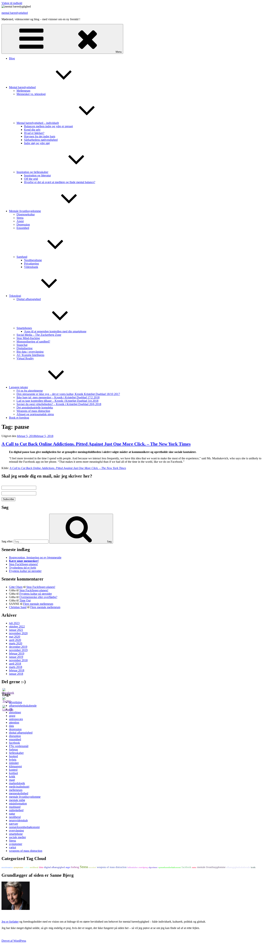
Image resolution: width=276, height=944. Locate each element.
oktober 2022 (17, 626)
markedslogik (17, 783)
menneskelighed (18, 793)
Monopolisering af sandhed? (33, 341)
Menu (119, 51)
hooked (13, 756)
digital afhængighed (20, 732)
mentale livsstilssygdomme (25, 796)
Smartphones (24, 328)
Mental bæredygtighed (22, 87)
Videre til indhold (12, 3)
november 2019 (18, 650)
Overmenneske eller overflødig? (38, 597)
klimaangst (15, 766)
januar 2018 (16, 673)
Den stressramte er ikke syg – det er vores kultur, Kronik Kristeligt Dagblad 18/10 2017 (68, 394)
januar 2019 (16, 656)
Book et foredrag (19, 417)
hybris (12, 759)
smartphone (16, 833)
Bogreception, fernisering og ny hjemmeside (35, 557)
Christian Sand (17, 607)
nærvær (13, 823)
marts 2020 (15, 643)
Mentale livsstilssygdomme (25, 211)
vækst (12, 847)
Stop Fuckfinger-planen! (23, 564)
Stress (20, 217)
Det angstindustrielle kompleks (35, 407)
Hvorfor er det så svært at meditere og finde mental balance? (59, 182)
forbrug (13, 749)
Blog (12, 58)
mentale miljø (17, 800)
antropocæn (16, 719)
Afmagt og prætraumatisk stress (35, 414)
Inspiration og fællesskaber (32, 172)
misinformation (18, 803)
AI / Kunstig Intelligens (30, 355)
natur (12, 813)
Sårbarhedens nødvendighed (41, 139)
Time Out (25, 600)
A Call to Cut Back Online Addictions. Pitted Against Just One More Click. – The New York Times (96, 444)
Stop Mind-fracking (28, 338)
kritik (12, 776)
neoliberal (15, 817)
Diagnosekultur (26, 214)
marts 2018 (15, 667)
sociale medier (17, 837)
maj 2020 (14, 636)
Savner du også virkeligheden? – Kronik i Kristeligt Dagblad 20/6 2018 (59, 404)
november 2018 (18, 660)
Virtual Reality (25, 358)
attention (14, 722)
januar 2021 (16, 629)
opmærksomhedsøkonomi (24, 827)
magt (12, 779)
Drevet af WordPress (14, 940)
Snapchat (22, 344)
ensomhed (15, 739)
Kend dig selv (32, 129)
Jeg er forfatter (10, 921)
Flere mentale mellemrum (38, 603)
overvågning (16, 830)
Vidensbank (31, 266)
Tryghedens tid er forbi (22, 567)
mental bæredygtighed (15, 12)
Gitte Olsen (16, 587)
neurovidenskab (18, 820)
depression (15, 729)
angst (12, 715)
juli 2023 (14, 623)
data (11, 725)
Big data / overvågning (30, 351)
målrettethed (16, 810)
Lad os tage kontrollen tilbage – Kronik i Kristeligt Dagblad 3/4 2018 (57, 400)
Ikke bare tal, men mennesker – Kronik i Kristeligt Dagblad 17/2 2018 (58, 397)
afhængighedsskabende (238, 867)
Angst (20, 221)
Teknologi (15, 295)
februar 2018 (16, 670)
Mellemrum (23, 90)
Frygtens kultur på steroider (25, 571)
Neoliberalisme (33, 260)
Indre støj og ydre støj (37, 143)
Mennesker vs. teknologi (31, 94)
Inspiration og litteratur (37, 175)
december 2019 (18, 646)
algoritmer (153, 867)
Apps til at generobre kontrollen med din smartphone (55, 331)
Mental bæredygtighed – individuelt (38, 122)
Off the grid (31, 178)
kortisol (13, 773)
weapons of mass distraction (25, 850)
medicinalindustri (19, 786)
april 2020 (15, 640)
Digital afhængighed (29, 299)
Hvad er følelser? (34, 133)
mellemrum (15, 790)
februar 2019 (16, 653)
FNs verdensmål (18, 746)
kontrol (13, 769)
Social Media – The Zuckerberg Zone (39, 334)
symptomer (15, 844)
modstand (14, 806)
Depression (23, 224)
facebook (14, 742)
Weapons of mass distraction (33, 410)
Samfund (22, 256)
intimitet (14, 763)
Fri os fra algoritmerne (30, 390)
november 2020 (18, 633)
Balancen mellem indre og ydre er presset (48, 126)
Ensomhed (23, 227)
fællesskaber (16, 752)
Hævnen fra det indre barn (39, 136)
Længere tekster (18, 387)
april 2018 (15, 663)
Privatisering (31, 263)
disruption (15, 736)
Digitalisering (24, 348)
